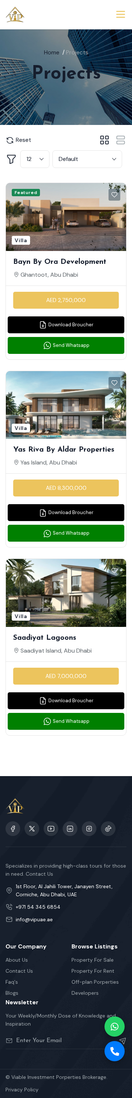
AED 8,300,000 (66, 488)
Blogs (12, 993)
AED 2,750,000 (66, 300)
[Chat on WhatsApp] (114, 1026)
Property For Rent (93, 971)
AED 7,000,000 (66, 676)
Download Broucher (70, 325)
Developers (85, 993)
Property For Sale (93, 960)
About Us (17, 960)
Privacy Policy (22, 1089)
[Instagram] (70, 828)
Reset (22, 140)
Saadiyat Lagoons (44, 638)
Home (51, 52)
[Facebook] (13, 828)
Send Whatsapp (70, 345)
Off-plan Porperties (95, 982)
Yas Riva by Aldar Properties (63, 449)
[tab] (104, 140)
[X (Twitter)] (32, 828)
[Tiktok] (108, 828)
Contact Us (19, 971)
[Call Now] (114, 1051)
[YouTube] (51, 828)
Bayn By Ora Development (59, 262)
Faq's (12, 982)
